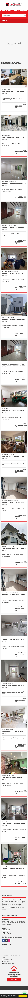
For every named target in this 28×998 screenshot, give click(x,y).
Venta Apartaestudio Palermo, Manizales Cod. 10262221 (14, 365)
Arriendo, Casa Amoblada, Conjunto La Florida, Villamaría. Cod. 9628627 (14, 731)
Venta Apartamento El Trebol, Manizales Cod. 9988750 (14, 823)
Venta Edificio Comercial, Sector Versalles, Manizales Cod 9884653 (14, 137)
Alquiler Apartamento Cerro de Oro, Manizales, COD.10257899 (14, 594)
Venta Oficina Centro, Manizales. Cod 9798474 (14, 91)
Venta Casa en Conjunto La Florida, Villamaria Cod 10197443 (14, 411)
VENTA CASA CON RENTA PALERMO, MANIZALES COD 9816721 (14, 777)
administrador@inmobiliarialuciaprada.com (12, 937)
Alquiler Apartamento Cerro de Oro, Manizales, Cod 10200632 (14, 502)
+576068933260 (6, 933)
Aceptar (22, 995)
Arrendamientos (7, 953)
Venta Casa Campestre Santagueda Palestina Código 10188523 (14, 548)
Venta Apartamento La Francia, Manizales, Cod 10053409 (14, 686)
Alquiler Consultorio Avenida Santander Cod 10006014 (14, 183)
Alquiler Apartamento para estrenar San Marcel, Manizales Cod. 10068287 (14, 640)
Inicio (4, 949)
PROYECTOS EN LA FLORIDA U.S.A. (11, 955)
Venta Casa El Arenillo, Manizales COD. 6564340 (14, 456)
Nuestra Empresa (7, 959)
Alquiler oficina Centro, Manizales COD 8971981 (14, 869)
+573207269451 (6, 930)
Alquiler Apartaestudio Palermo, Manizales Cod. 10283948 (14, 227)
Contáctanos (6, 961)
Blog (4, 957)
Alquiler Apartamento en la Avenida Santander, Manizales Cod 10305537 (14, 273)
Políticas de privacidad (8, 963)
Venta (4, 951)
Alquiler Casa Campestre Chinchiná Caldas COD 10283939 (14, 319)
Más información (10, 996)
